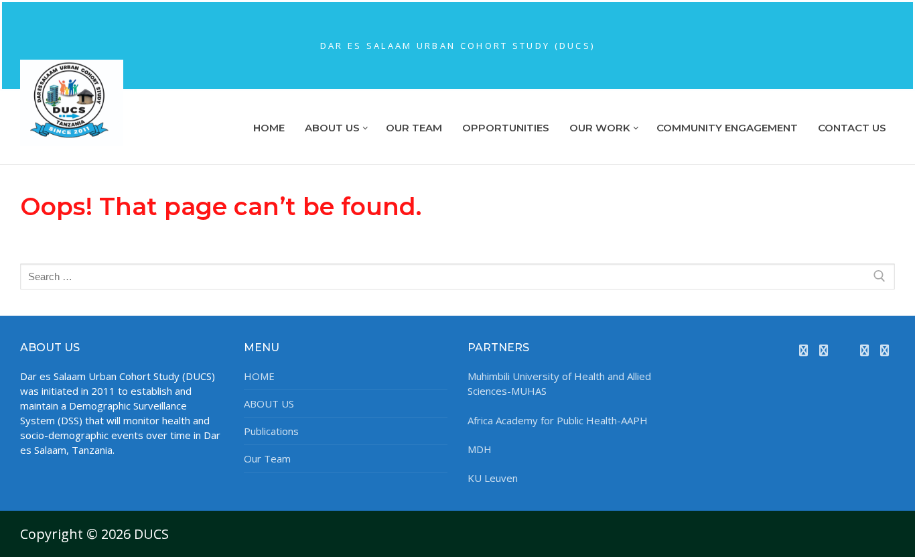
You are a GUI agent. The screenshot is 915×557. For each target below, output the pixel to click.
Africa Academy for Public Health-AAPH (558, 420)
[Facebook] (803, 350)
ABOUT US (269, 403)
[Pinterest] (885, 350)
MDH (480, 449)
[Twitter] (824, 350)
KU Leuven (493, 478)
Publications (271, 431)
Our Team (267, 458)
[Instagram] (864, 350)
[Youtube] (844, 350)
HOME (259, 376)
